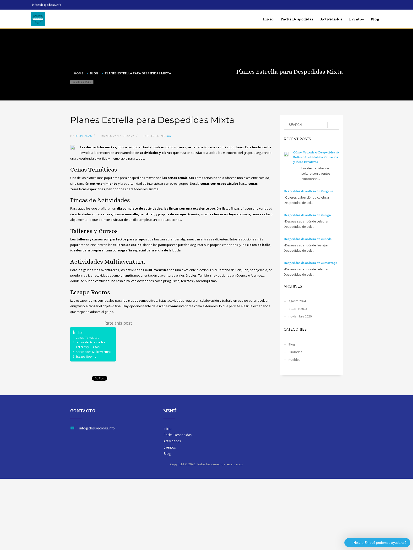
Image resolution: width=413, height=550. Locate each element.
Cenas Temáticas (87, 337)
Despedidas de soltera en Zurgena (308, 191)
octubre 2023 (297, 308)
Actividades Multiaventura (93, 352)
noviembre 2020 (300, 316)
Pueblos (294, 359)
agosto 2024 (297, 301)
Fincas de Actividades (90, 342)
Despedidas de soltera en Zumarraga (310, 263)
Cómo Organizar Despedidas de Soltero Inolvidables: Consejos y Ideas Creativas (316, 157)
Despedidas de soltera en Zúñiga (307, 215)
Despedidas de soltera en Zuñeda (307, 239)
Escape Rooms (86, 356)
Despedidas (83, 136)
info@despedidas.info (46, 4)
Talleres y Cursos (88, 347)
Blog (167, 136)
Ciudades (295, 352)
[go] (333, 125)
